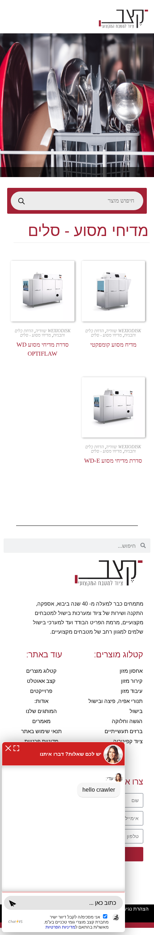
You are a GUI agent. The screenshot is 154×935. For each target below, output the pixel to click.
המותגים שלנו (41, 711)
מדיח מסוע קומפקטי (113, 344)
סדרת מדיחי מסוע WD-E (113, 460)
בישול (136, 711)
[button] (8, 747)
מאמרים (41, 721)
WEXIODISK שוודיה (123, 330)
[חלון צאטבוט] (63, 837)
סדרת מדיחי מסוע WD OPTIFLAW (42, 349)
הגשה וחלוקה (127, 721)
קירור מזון (132, 681)
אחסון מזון (131, 671)
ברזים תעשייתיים (124, 731)
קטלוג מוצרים (41, 671)
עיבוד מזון (132, 691)
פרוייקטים (41, 691)
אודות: (41, 701)
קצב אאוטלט (41, 681)
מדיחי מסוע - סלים (106, 335)
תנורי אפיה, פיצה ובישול (115, 701)
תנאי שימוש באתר (41, 731)
